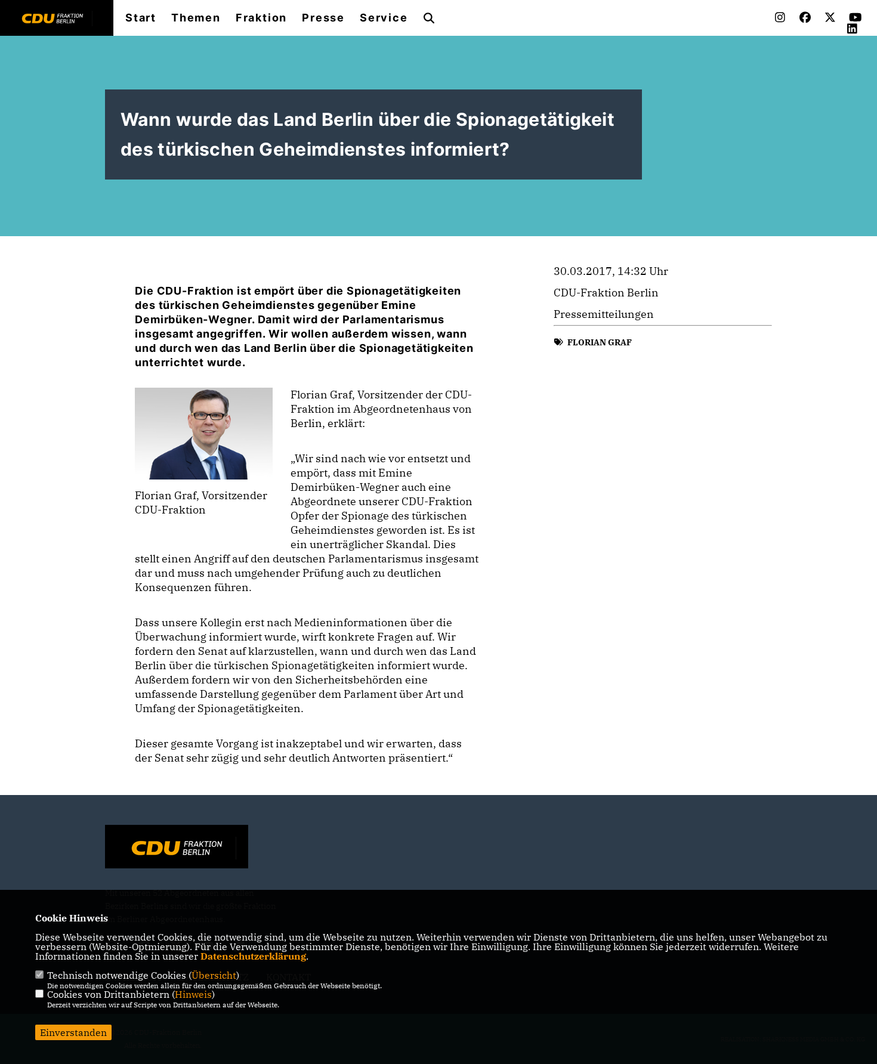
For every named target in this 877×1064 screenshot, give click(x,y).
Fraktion (261, 18)
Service (384, 18)
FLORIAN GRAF (599, 342)
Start (140, 18)
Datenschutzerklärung (253, 956)
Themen (196, 18)
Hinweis (193, 994)
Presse (323, 18)
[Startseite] (176, 848)
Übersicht (214, 975)
